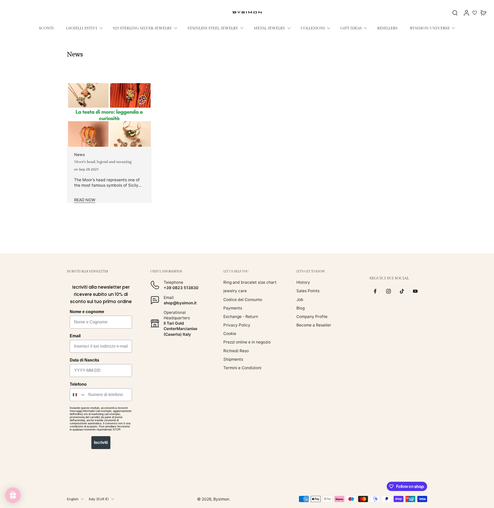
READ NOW (84, 199)
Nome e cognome (87, 311)
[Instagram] (388, 291)
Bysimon (221, 499)
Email (75, 336)
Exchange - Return (240, 316)
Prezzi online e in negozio (247, 342)
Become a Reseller (313, 325)
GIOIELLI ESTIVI (81, 28)
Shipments (233, 359)
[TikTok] (402, 291)
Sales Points (308, 290)
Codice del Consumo (242, 299)
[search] (455, 12)
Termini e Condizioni (242, 367)
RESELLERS (387, 28)
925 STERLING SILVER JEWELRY (142, 28)
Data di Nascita (84, 360)
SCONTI (46, 28)
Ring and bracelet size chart (250, 282)
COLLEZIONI (313, 28)
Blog (300, 308)
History (303, 282)
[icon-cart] (483, 12)
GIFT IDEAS (351, 28)
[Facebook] (375, 291)
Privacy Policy (236, 325)
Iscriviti (101, 442)
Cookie (229, 333)
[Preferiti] (475, 12)
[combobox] (78, 395)
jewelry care (235, 290)
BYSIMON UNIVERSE (430, 28)
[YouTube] (415, 291)
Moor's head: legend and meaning (102, 161)
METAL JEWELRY (269, 28)
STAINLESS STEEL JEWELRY (213, 28)
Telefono (78, 384)
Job (299, 299)
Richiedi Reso (236, 350)
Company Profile (312, 316)
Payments (232, 308)
